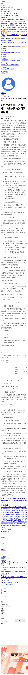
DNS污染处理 (4, 15)
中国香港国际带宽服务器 (12, 31)
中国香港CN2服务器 (6, 577)
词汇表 (16, 582)
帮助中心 (11, 582)
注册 (2, 73)
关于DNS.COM (5, 582)
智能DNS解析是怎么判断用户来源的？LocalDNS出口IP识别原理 (14, 521)
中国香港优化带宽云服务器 (11, 21)
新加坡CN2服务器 (13, 42)
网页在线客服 (6, 562)
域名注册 (11, 15)
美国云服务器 (10, 23)
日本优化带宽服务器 (13, 35)
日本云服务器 (14, 571)
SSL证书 (16, 15)
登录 (4, 73)
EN (7, 72)
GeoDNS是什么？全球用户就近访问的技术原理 (13, 507)
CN (3, 72)
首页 (2, 3)
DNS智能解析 (4, 567)
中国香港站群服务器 (9, 29)
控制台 (2, 75)
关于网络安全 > (5, 96)
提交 (2, 623)
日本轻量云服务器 (20, 25)
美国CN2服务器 (11, 38)
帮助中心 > (4, 95)
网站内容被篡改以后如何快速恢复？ (11, 508)
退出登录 (3, 93)
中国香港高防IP (17, 46)
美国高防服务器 (6, 40)
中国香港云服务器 (6, 571)
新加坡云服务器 (18, 23)
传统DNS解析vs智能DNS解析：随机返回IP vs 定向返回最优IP (14, 514)
